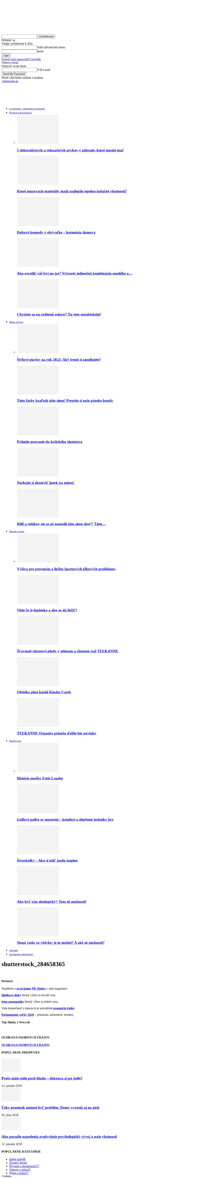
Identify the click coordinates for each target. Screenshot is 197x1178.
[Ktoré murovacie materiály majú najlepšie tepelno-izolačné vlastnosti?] (38, 183)
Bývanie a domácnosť (20, 113)
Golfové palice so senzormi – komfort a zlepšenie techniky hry (65, 819)
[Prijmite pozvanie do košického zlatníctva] (38, 434)
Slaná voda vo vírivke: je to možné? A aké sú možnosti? (61, 943)
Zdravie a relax (16, 532)
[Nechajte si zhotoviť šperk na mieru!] (38, 475)
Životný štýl (15, 741)
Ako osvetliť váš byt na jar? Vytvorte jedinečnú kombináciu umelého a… (74, 273)
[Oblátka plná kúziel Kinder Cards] (38, 684)
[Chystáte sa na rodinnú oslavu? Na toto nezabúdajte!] (38, 307)
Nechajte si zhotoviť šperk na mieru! (45, 483)
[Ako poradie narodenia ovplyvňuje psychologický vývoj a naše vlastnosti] (11, 1129)
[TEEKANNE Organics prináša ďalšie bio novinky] (38, 725)
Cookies (6, 1176)
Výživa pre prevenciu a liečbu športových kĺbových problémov (66, 569)
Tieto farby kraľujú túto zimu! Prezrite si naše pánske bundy (65, 401)
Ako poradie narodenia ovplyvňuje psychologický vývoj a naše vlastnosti (59, 1137)
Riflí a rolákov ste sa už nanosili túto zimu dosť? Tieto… (61, 524)
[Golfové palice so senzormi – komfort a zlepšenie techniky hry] (38, 812)
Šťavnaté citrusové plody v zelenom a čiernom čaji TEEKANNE (67, 651)
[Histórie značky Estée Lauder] (38, 771)
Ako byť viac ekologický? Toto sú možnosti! (51, 902)
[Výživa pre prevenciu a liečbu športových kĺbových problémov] (38, 561)
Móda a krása (16, 322)
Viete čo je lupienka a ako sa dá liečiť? (47, 610)
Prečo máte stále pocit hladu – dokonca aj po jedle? (42, 1078)
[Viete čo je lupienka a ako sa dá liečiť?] (38, 602)
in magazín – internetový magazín (27, 109)
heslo (40, 51)
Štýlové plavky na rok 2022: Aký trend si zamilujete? (59, 360)
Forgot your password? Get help (21, 59)
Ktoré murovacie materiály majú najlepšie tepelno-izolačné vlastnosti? (72, 191)
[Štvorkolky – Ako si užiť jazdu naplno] (38, 853)
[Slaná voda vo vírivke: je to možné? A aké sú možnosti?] (38, 935)
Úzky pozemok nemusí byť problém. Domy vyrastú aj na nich (50, 1107)
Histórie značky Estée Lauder (40, 778)
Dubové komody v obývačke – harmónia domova (56, 232)
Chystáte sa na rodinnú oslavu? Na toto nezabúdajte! (59, 314)
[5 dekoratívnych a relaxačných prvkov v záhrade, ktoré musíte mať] (38, 142)
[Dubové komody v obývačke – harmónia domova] (38, 224)
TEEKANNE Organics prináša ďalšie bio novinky (56, 733)
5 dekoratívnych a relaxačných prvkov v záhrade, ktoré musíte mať (70, 150)
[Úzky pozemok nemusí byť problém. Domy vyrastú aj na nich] (11, 1100)
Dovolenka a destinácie (21, 955)
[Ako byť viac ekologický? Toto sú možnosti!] (38, 894)
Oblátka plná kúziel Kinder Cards (44, 692)
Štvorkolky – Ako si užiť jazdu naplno (47, 860)
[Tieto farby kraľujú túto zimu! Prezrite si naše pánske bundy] (38, 393)
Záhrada (13, 950)
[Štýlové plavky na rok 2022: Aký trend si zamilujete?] (38, 352)
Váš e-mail (43, 69)
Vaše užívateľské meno (51, 47)
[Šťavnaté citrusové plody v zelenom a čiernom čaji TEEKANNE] (38, 643)
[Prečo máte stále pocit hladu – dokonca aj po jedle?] (11, 1071)
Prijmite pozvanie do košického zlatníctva (49, 442)
